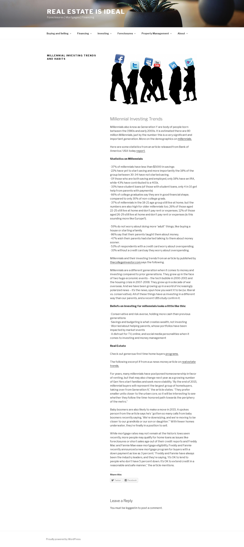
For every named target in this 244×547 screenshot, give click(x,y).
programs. (171, 353)
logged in (131, 508)
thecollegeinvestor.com (125, 262)
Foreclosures (125, 33)
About (181, 33)
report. (140, 150)
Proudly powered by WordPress (63, 539)
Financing (83, 33)
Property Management (155, 33)
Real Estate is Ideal (86, 11)
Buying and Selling (58, 33)
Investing (103, 33)
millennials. (185, 138)
